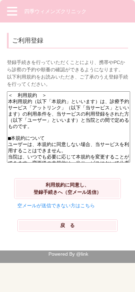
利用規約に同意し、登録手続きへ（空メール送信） (67, 188)
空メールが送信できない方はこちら (56, 205)
